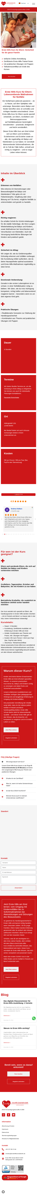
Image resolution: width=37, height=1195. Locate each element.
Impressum (5, 1129)
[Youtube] (13, 1114)
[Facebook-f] (8, 1114)
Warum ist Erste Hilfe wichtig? (17, 1028)
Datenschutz (5, 1132)
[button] (3, 1192)
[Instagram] (3, 1114)
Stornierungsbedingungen (9, 1135)
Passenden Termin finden (11, 397)
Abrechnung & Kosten (8, 1126)
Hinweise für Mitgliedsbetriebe (10, 1138)
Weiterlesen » (7, 1015)
